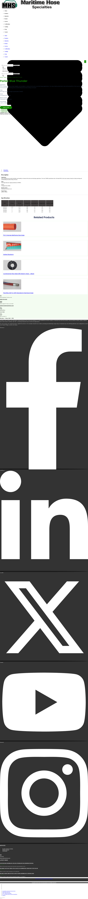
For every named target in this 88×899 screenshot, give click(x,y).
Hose (5, 77)
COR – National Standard (7, 886)
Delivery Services (5, 849)
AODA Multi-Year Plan (7, 885)
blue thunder (5, 113)
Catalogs (6, 26)
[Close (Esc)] (4, 897)
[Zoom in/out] (0, 897)
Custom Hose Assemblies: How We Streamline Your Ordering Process (17, 863)
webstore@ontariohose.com (7, 305)
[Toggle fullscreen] (1, 897)
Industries (6, 16)
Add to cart (6, 107)
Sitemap (3, 895)
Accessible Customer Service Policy (9, 884)
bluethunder (11, 113)
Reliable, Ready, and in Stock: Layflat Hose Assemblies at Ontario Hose (17, 873)
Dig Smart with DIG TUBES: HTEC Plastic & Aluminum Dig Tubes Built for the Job (19, 868)
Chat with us (2, 310)
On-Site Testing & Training (7, 848)
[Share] (2, 897)
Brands (5, 18)
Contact (6, 32)
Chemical (9, 77)
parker (23, 113)
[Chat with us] (1, 308)
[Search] (2, 65)
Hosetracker (4, 850)
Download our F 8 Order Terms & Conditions (44, 878)
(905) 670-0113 (5, 71)
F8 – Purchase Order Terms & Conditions (9, 894)
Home (1, 77)
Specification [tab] (6, 171)
